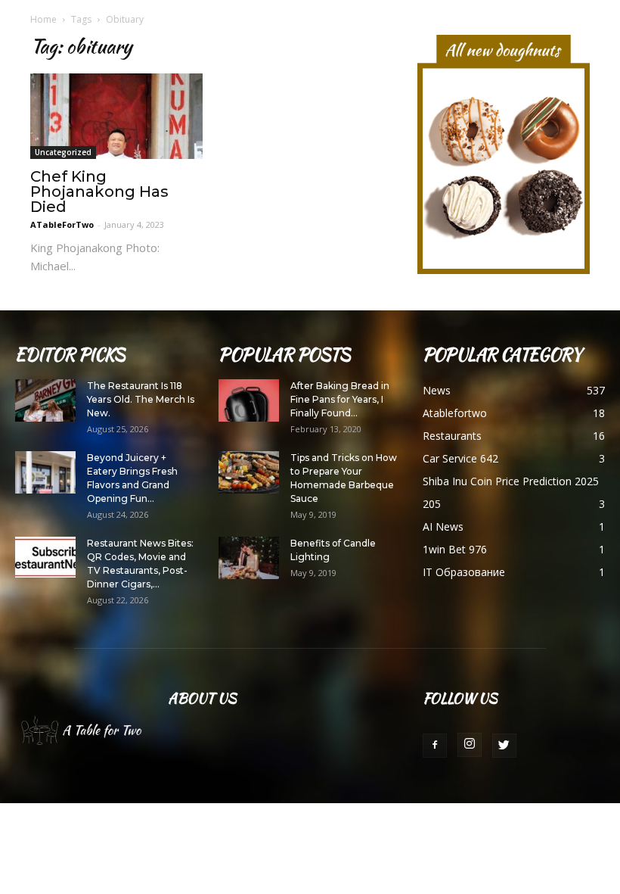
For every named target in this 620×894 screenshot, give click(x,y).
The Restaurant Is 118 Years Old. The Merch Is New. (140, 399)
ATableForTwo (62, 224)
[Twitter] (504, 746)
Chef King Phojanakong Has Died (99, 191)
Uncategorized (63, 152)
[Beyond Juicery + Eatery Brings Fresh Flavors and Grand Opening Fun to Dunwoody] (45, 472)
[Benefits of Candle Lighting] (249, 558)
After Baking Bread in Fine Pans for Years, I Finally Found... (339, 399)
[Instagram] (469, 745)
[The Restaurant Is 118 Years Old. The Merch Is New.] (45, 400)
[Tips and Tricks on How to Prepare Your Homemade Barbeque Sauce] (249, 472)
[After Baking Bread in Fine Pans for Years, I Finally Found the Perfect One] (249, 400)
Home (43, 19)
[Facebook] (435, 746)
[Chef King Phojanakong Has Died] (116, 116)
